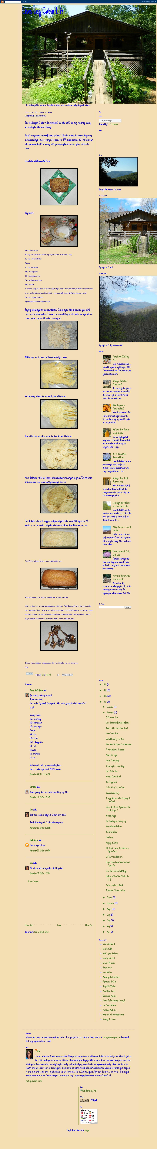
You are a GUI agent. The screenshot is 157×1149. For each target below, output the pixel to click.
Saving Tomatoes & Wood (114, 885)
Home (59, 925)
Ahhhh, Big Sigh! (111, 755)
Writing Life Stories (109, 1019)
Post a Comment (33, 881)
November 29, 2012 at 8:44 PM (40, 774)
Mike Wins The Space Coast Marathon (118, 744)
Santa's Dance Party (112, 793)
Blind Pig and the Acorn (110, 953)
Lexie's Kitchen (107, 972)
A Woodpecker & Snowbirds (115, 750)
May (108, 926)
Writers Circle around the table (113, 1015)
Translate (115, 124)
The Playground (111, 782)
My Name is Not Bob (109, 982)
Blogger (87, 1130)
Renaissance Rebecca (109, 996)
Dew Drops (109, 837)
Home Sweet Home (112, 733)
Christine (33, 787)
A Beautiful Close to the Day (115, 890)
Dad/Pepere (34, 840)
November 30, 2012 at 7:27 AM (40, 797)
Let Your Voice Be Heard (114, 857)
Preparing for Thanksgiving (115, 766)
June (109, 920)
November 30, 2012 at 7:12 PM (40, 873)
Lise (43, 675)
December (110, 707)
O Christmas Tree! (112, 717)
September (110, 903)
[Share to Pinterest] (72, 675)
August (109, 909)
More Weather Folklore (114, 826)
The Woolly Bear (111, 832)
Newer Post (29, 925)
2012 (105, 702)
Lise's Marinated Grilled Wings (116, 871)
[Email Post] (58, 675)
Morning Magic (111, 816)
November (110, 712)
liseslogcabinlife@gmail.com (111, 1037)
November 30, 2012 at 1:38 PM (40, 851)
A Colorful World (109, 944)
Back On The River (112, 771)
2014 (105, 690)
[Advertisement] (59, 903)
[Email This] (63, 675)
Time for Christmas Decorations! (117, 728)
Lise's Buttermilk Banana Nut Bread (117, 723)
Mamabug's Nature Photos (111, 977)
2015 (105, 684)
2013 (105, 696)
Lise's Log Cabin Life (42, 11)
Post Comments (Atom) (41, 932)
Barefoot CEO (107, 949)
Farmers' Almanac (109, 963)
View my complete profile (34, 1081)
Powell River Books (109, 991)
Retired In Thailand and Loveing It (114, 1000)
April (109, 932)
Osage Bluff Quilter (36, 690)
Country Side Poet (109, 958)
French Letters (107, 967)
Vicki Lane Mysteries (109, 1010)
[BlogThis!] (65, 675)
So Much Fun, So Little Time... (115, 787)
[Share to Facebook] (70, 675)
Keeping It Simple (112, 843)
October (110, 897)
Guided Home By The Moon (115, 739)
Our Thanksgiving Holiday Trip (116, 821)
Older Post (88, 925)
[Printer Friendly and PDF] (29, 674)
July (108, 915)
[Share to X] (67, 675)
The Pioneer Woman (109, 1005)
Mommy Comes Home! (113, 776)
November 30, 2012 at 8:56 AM (40, 828)
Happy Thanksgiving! (112, 760)
